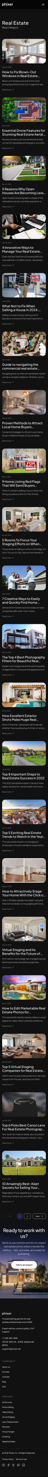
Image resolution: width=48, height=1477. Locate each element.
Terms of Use (21, 1459)
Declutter (6, 1427)
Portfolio (5, 1372)
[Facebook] (8, 1465)
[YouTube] (3, 1465)
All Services (7, 1402)
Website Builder (8, 1441)
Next (38, 1216)
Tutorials (5, 1377)
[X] (13, 1465)
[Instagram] (18, 1465)
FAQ (4, 1386)
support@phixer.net (11, 1349)
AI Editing (6, 1436)
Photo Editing (7, 1407)
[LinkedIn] (23, 1465)
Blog (4, 1381)
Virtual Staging (8, 1417)
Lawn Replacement (10, 1422)
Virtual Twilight (8, 1431)
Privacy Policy (8, 1459)
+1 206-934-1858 (10, 1338)
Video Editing (7, 1412)
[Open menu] (43, 4)
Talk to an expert (24, 1264)
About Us (6, 1367)
